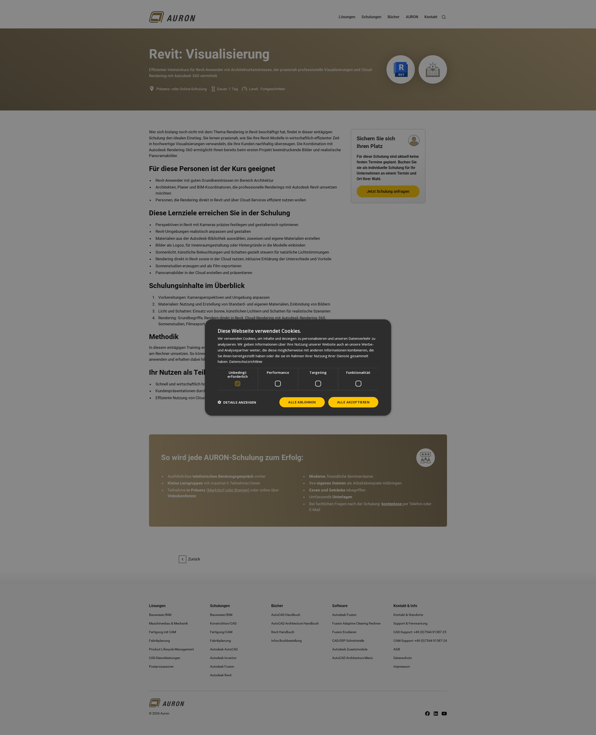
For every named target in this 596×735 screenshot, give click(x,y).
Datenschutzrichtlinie (245, 361)
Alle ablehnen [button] (302, 402)
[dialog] (298, 367)
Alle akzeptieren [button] (353, 402)
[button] (237, 402)
